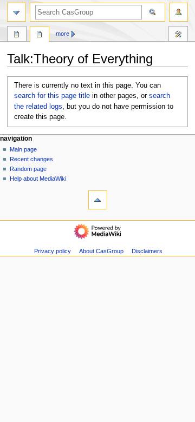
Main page (23, 149)
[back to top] (97, 199)
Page (17, 35)
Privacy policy (52, 251)
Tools (178, 35)
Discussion (39, 35)
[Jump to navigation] (16, 12)
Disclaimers (147, 251)
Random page (28, 169)
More (62, 33)
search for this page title (52, 96)
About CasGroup (101, 251)
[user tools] (178, 12)
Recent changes (31, 159)
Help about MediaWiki (38, 178)
